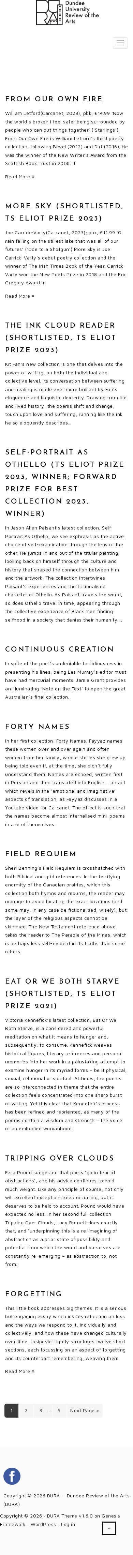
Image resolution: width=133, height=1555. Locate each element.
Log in (68, 1524)
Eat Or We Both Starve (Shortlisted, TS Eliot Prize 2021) (62, 994)
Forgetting (33, 1294)
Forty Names (37, 727)
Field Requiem (41, 854)
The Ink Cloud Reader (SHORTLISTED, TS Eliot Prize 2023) (61, 338)
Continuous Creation (59, 649)
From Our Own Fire (54, 99)
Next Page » (84, 1410)
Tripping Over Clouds (60, 1158)
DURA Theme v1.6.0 (70, 1516)
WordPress (43, 1524)
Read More (18, 176)
